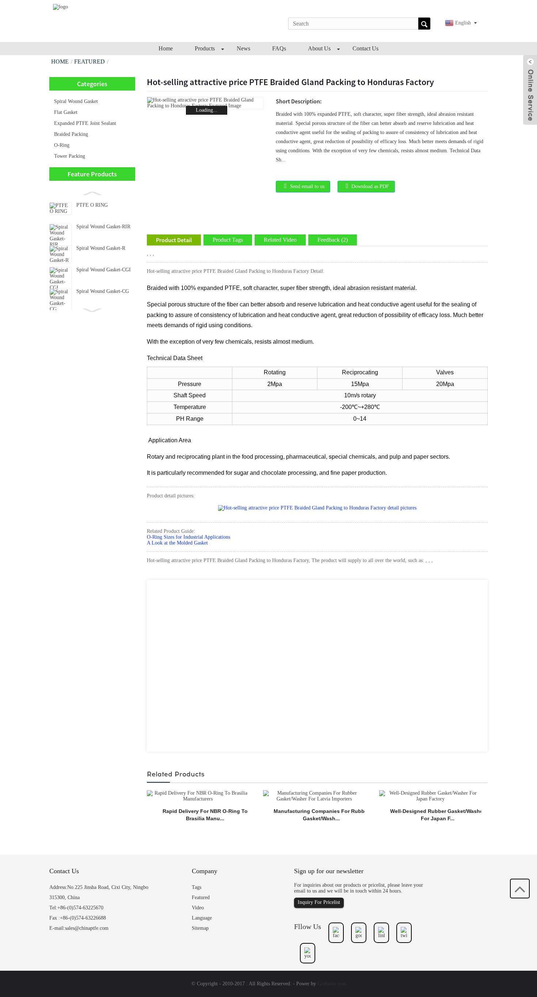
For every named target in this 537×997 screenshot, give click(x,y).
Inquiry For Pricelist (319, 902)
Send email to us (307, 186)
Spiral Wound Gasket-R (100, 248)
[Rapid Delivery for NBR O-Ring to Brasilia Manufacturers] (198, 795)
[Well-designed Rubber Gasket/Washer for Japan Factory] (430, 795)
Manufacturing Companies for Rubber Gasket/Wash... (321, 814)
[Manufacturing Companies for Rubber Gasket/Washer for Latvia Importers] (314, 795)
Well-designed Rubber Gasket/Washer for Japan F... (437, 814)
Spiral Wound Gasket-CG (102, 291)
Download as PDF (370, 186)
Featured (89, 61)
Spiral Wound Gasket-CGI (103, 269)
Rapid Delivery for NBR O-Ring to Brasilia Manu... (205, 814)
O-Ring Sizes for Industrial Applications (188, 537)
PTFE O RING (92, 205)
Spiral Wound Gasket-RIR (103, 226)
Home (60, 61)
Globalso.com (331, 983)
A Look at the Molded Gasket (177, 543)
